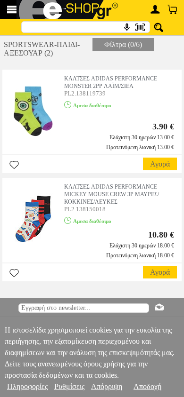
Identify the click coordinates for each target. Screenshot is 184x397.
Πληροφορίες (27, 386)
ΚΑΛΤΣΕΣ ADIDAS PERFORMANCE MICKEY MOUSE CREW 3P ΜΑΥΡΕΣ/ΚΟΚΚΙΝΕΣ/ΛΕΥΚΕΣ (111, 194)
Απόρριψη (106, 386)
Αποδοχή (147, 386)
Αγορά (160, 164)
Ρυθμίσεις (69, 386)
